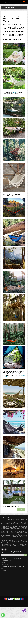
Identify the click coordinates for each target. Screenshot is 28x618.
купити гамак (20, 527)
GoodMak (14, 605)
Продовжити (20, 509)
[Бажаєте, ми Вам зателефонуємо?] (2, 615)
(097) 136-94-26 (5, 562)
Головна (3, 13)
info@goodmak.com (6, 560)
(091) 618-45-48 (5, 564)
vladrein (4, 570)
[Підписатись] (25, 555)
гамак (14, 92)
